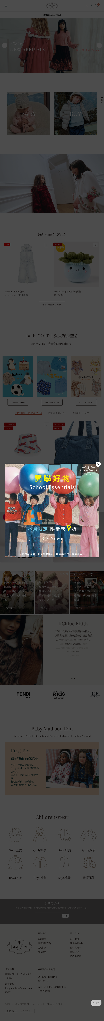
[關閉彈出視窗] (98, 464)
